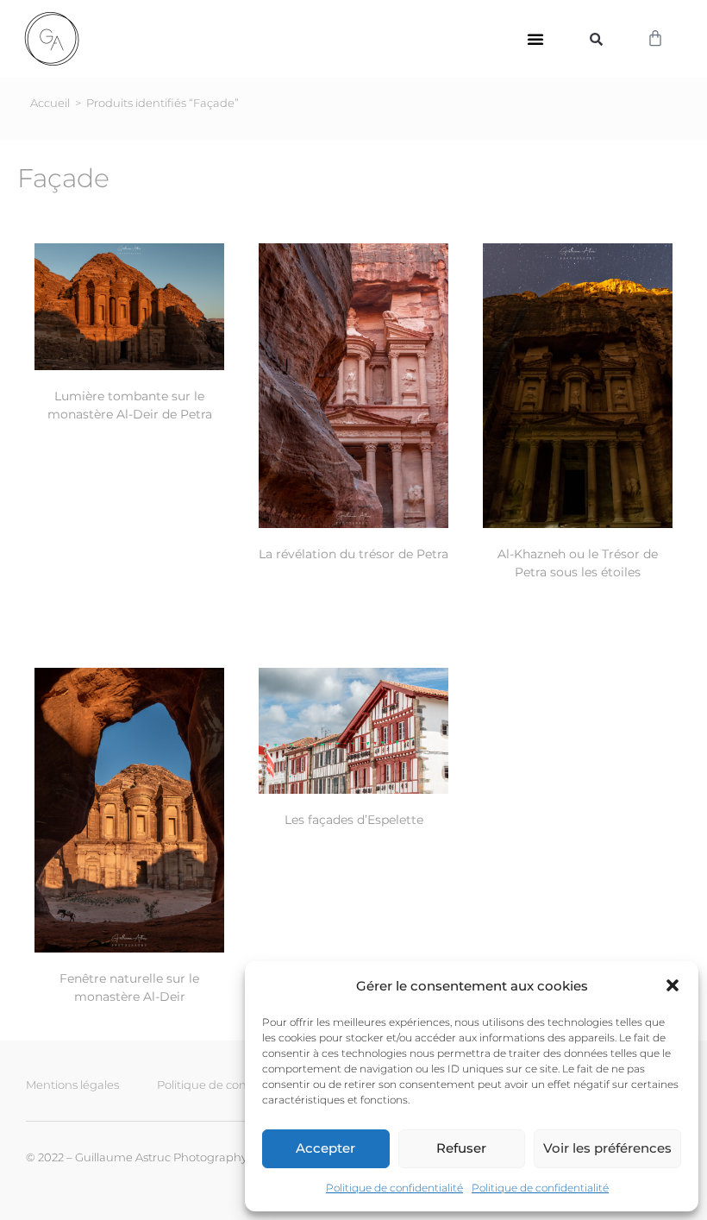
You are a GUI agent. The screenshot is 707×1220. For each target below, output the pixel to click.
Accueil (50, 103)
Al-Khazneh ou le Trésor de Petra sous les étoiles (577, 563)
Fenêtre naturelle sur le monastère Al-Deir (129, 987)
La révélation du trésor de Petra (353, 554)
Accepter (325, 1148)
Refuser (461, 1148)
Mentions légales (72, 1084)
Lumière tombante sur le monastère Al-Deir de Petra (129, 405)
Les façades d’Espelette (354, 819)
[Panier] (655, 39)
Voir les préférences (607, 1148)
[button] (672, 985)
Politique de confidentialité (394, 1187)
